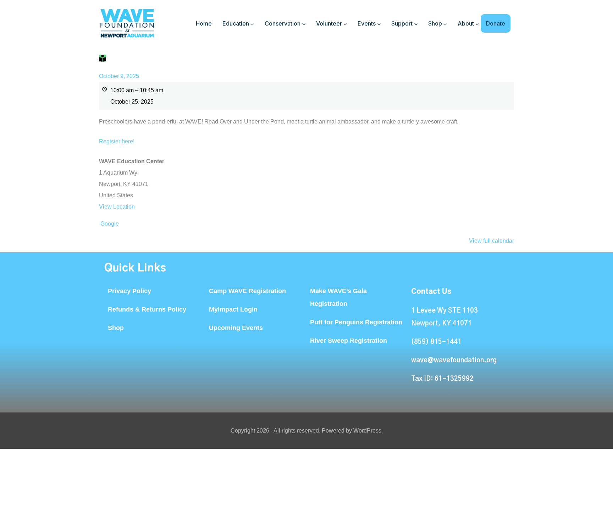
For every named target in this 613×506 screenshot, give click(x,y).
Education (235, 23)
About (466, 23)
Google (109, 224)
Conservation (282, 23)
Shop (435, 23)
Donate (495, 23)
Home (204, 23)
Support (402, 23)
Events (367, 23)
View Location (117, 207)
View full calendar (491, 241)
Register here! (116, 141)
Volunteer (329, 23)
